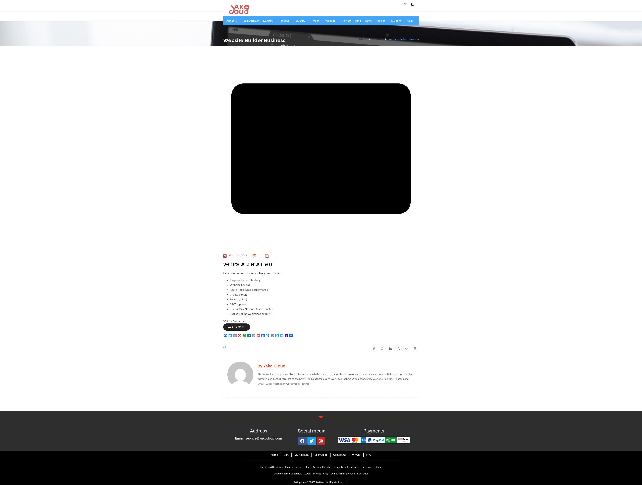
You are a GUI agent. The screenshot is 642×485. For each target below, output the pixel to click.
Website (330, 20)
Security (301, 20)
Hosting (285, 20)
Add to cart (236, 327)
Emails (315, 20)
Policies (381, 20)
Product (377, 38)
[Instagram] (321, 441)
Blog (358, 20)
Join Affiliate (251, 20)
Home (362, 38)
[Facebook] (302, 441)
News (368, 20)
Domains (268, 20)
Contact (346, 20)
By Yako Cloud (271, 366)
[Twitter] (311, 441)
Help (410, 20)
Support (396, 20)
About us (232, 20)
